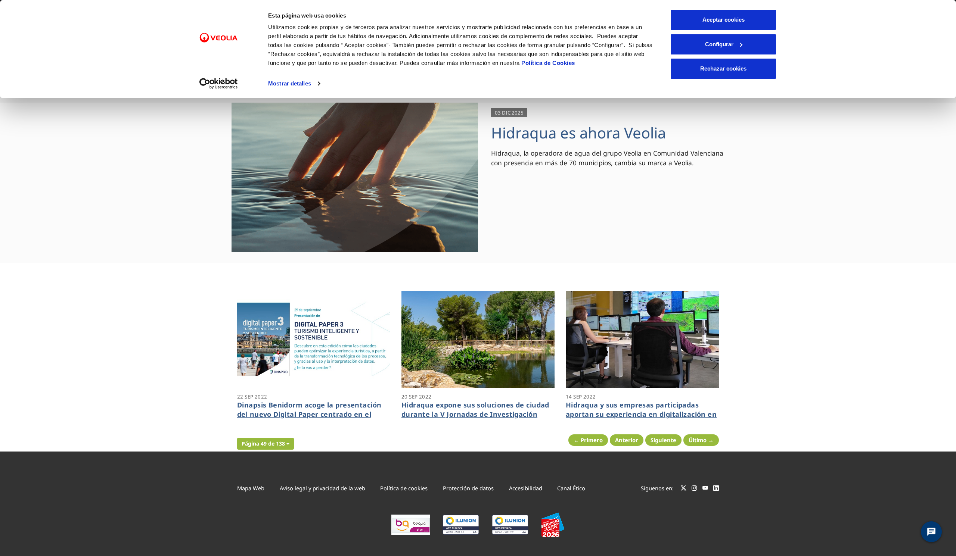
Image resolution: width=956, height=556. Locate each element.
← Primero (588, 440)
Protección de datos (468, 488)
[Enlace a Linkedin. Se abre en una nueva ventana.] (716, 489)
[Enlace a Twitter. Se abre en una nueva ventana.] (683, 489)
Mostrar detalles (289, 83)
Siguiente (663, 440)
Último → (701, 440)
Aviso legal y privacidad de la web (322, 488)
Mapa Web (250, 488)
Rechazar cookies (723, 68)
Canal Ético (571, 488)
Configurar (719, 44)
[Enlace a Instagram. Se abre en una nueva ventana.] (694, 489)
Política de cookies (404, 488)
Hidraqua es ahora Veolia (578, 132)
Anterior (626, 440)
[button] (265, 444)
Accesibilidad (525, 488)
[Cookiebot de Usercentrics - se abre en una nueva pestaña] (218, 83)
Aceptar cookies (723, 19)
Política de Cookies (548, 63)
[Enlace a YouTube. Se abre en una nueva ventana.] (705, 489)
